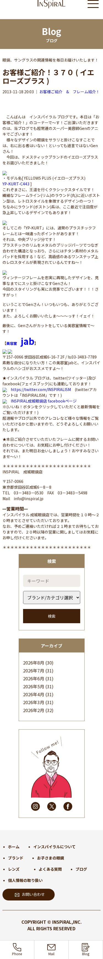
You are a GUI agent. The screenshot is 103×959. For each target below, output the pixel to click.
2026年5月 (33, 686)
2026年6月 (33, 678)
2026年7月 (33, 670)
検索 (51, 616)
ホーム (14, 846)
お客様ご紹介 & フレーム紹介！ (69, 91)
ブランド (15, 858)
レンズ (14, 869)
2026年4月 (33, 694)
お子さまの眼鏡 (50, 858)
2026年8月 (33, 662)
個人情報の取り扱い (25, 880)
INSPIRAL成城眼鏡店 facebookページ (44, 401)
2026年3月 (33, 702)
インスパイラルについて (54, 846)
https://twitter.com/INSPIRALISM (41, 389)
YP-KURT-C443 (15, 183)
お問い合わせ (33, 894)
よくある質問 (50, 869)
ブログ (81, 869)
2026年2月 (33, 710)
